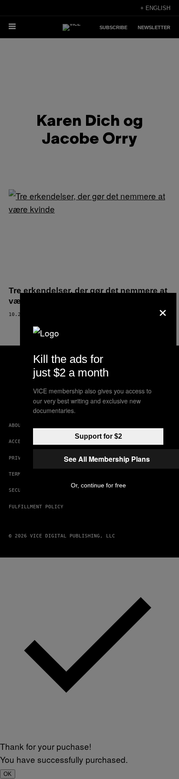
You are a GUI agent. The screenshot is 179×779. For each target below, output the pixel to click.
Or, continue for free (98, 485)
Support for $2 (98, 436)
